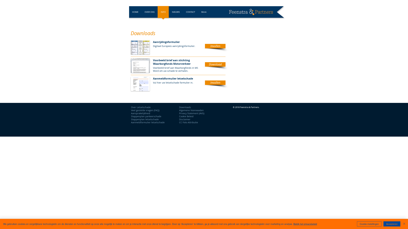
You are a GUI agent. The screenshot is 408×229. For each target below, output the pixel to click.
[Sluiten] (404, 223)
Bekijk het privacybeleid (305, 224)
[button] (215, 46)
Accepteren (392, 224)
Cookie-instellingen (369, 224)
